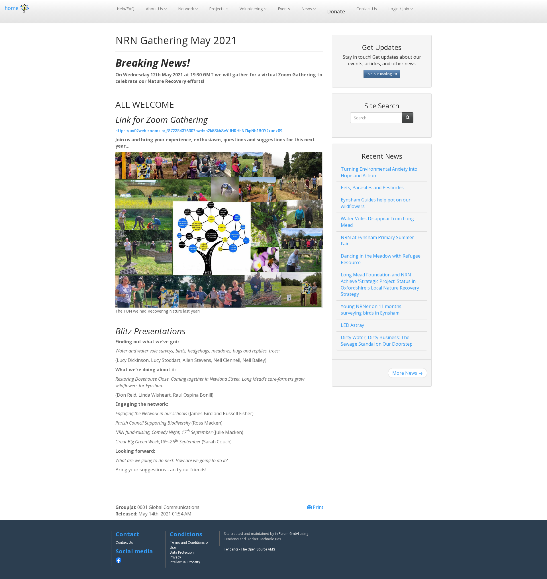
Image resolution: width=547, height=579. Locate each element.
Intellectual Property (185, 562)
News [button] (307, 8)
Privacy (175, 557)
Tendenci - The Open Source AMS (249, 549)
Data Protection (182, 552)
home (12, 8)
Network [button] (186, 8)
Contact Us (366, 8)
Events (284, 8)
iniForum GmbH (287, 533)
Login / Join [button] (399, 8)
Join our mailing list (382, 74)
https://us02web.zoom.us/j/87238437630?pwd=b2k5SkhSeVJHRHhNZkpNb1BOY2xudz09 (198, 131)
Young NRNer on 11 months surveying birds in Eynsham (371, 309)
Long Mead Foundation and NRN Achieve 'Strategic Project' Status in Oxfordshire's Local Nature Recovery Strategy (380, 284)
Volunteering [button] (252, 8)
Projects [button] (217, 8)
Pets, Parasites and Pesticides (372, 187)
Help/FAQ (125, 8)
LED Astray (352, 325)
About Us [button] (155, 8)
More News (407, 373)
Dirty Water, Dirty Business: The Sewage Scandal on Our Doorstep (377, 340)
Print (317, 507)
